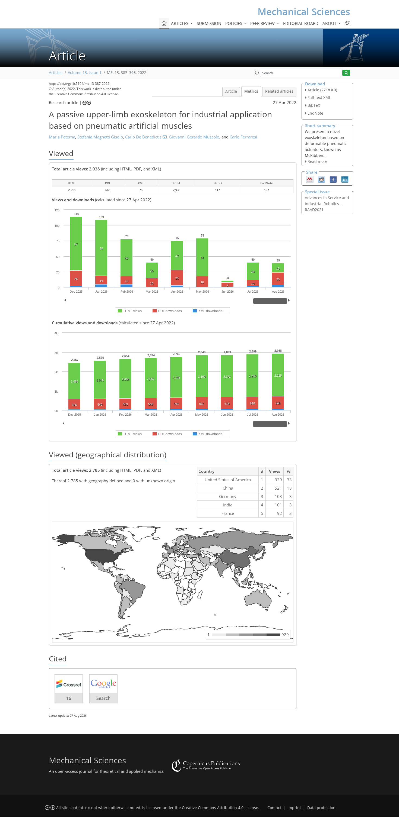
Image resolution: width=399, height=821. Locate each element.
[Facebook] (333, 179)
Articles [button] (180, 23)
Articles (55, 72)
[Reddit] (321, 179)
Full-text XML (319, 97)
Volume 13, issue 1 (85, 72)
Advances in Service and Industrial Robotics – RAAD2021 (327, 203)
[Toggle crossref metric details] (69, 683)
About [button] (329, 23)
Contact (274, 807)
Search (103, 698)
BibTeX (314, 105)
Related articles (279, 91)
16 (68, 698)
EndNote (315, 113)
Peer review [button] (263, 23)
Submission (209, 23)
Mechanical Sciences (304, 11)
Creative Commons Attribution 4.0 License (220, 807)
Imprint (294, 807)
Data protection (321, 807)
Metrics (251, 91)
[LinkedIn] (345, 179)
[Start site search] (346, 73)
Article (231, 91)
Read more (317, 161)
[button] (257, 72)
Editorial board (300, 23)
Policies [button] (234, 23)
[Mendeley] (310, 179)
